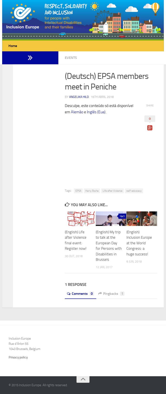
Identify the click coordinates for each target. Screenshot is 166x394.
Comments (82, 294)
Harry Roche (92, 190)
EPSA (78, 190)
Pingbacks (113, 294)
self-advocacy (134, 190)
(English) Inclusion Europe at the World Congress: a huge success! (139, 243)
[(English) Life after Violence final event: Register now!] (80, 218)
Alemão (77, 112)
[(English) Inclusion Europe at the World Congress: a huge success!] (141, 218)
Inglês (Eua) (96, 112)
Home (12, 46)
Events (71, 58)
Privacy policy (18, 357)
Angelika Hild (79, 97)
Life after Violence (112, 190)
